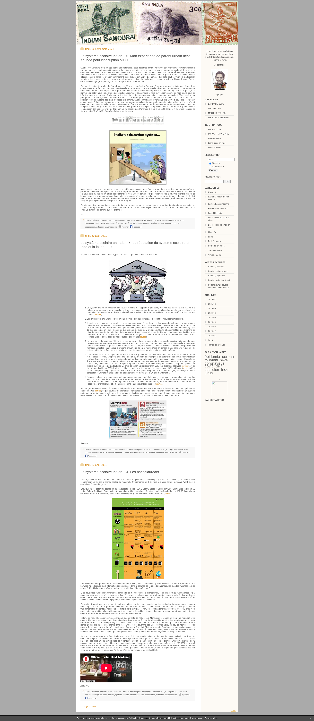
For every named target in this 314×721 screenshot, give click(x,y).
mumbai (211, 360)
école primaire (121, 223)
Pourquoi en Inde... (216, 246)
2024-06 (212, 313)
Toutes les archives (216, 345)
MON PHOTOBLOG (217, 113)
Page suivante (90, 706)
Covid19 (212, 192)
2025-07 (212, 299)
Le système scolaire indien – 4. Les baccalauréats (119, 472)
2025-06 (212, 304)
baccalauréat (90, 227)
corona (228, 357)
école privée (133, 223)
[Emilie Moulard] (219, 394)
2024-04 (212, 322)
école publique (144, 223)
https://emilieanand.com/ (222, 57)
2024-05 (212, 317)
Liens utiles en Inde (217, 143)
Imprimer (125, 227)
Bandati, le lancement (217, 271)
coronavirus (215, 363)
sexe (224, 360)
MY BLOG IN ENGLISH (218, 118)
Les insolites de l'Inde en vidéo (125, 692)
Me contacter (219, 65)
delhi (219, 366)
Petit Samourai (214, 241)
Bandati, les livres (216, 267)
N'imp (210, 237)
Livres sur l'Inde (215, 147)
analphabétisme (111, 227)
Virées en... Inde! (215, 255)
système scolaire (157, 223)
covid (209, 366)
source (98, 315)
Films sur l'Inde (214, 129)
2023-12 (212, 340)
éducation (169, 223)
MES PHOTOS (214, 108)
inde (108, 223)
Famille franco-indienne (218, 204)
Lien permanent (176, 220)
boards (177, 223)
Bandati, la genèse (216, 276)
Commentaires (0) (160, 449)
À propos (219, 94)
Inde (224, 369)
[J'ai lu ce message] (310, 718)
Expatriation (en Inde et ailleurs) (112, 220)
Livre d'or (212, 232)
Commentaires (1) (92, 223)
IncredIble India (215, 213)
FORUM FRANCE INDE (218, 134)
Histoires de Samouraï (218, 208)
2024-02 (212, 331)
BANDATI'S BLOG (216, 104)
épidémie (212, 357)
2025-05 (212, 308)
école (113, 223)
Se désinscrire (218, 167)
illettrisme (100, 227)
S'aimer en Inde (215, 250)
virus (209, 373)
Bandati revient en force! (219, 280)
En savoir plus (210, 718)
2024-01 (212, 336)
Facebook (136, 227)
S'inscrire (216, 163)
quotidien (212, 370)
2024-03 (212, 327)
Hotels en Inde (214, 138)
